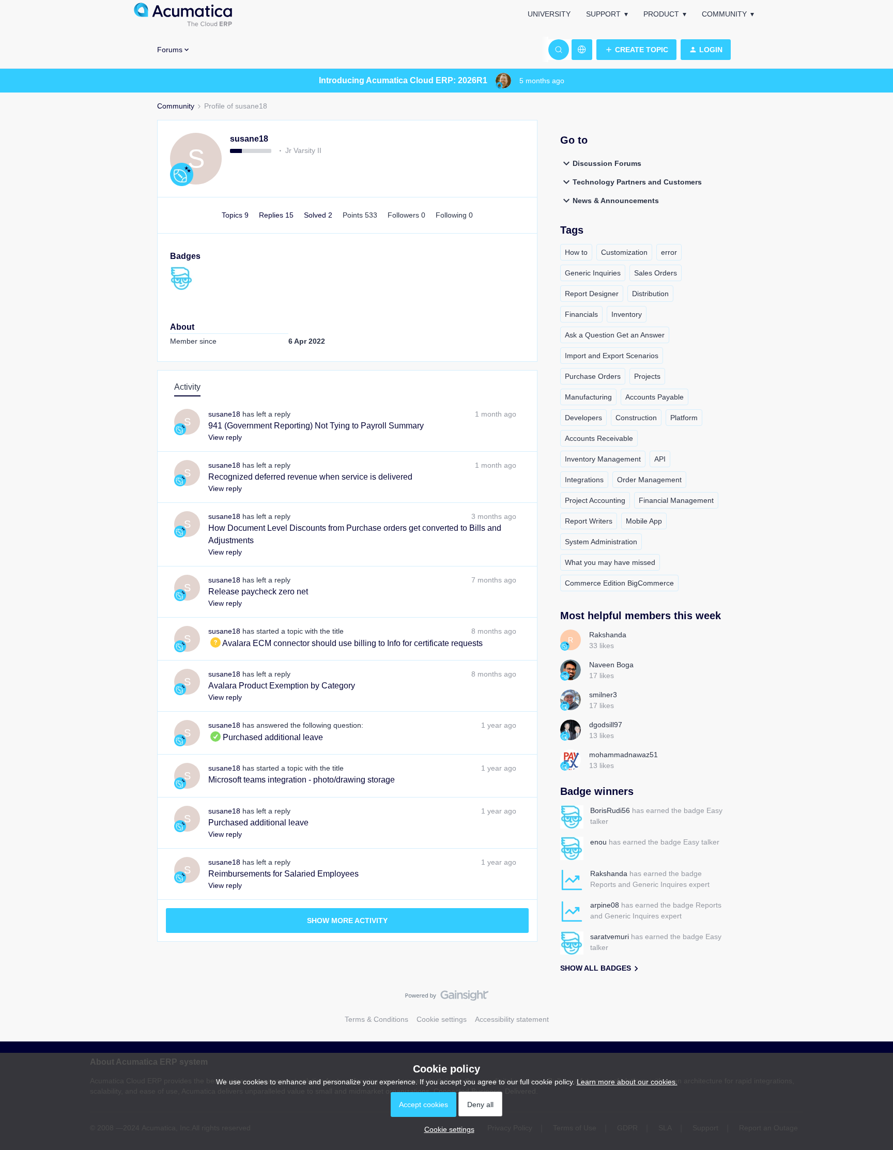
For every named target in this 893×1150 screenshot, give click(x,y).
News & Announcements (616, 200)
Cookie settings (442, 1019)
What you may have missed (610, 562)
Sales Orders (655, 273)
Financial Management (676, 500)
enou (598, 842)
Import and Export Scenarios (611, 355)
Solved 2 (319, 215)
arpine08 (604, 905)
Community (724, 14)
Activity (187, 386)
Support (603, 14)
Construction (636, 417)
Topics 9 (236, 215)
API (660, 459)
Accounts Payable (654, 397)
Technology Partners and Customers (637, 182)
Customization (624, 252)
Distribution (650, 293)
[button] (636, 49)
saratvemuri (609, 936)
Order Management (649, 480)
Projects (647, 376)
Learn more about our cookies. (627, 1082)
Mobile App (644, 521)
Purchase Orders (593, 376)
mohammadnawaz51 (623, 754)
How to (576, 252)
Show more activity (347, 920)
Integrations (584, 480)
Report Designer (592, 293)
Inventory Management (603, 459)
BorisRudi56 (610, 810)
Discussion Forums (607, 163)
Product (661, 14)
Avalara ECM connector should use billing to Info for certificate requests (345, 643)
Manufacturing (588, 397)
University (549, 14)
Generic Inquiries (593, 273)
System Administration (601, 542)
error (669, 252)
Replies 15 (277, 215)
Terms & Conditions (376, 1019)
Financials (581, 314)
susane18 (249, 138)
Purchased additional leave (265, 737)
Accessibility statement (512, 1019)
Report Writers (588, 521)
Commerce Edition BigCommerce (619, 583)
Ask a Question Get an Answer (615, 335)
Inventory (626, 314)
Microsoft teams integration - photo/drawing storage (301, 779)
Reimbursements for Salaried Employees (283, 873)
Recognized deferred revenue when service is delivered (310, 476)
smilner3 (603, 695)
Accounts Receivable (599, 438)
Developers (583, 417)
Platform (684, 417)
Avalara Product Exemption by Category (281, 685)
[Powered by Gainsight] (446, 998)
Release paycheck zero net (258, 591)
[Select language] (582, 49)
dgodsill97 (605, 724)
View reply (225, 437)
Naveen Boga (611, 665)
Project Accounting (595, 500)
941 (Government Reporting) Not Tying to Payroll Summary (316, 425)
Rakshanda (607, 635)
